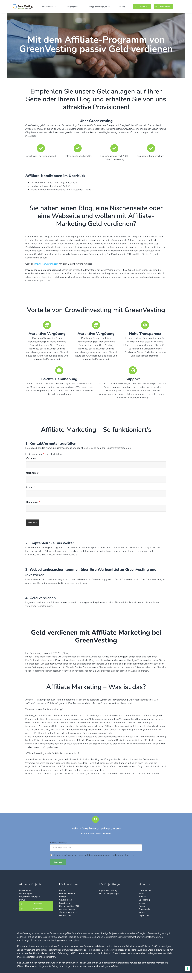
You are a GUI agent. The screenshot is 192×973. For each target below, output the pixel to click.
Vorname (31, 458)
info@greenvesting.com (46, 263)
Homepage (33, 502)
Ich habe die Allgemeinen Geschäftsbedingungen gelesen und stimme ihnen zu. (93, 855)
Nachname (32, 472)
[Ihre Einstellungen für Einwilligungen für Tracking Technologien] (187, 968)
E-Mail (30, 487)
